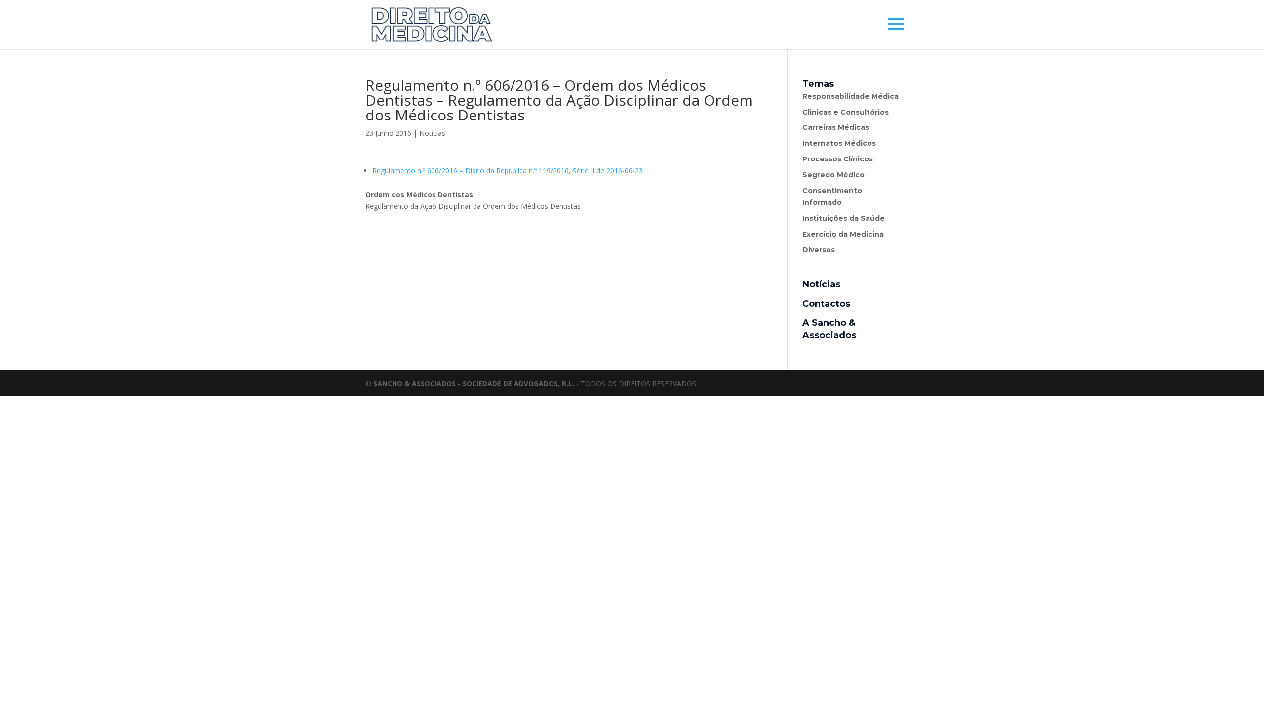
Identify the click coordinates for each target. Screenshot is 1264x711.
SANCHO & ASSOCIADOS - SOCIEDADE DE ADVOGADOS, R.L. (473, 383)
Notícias (432, 133)
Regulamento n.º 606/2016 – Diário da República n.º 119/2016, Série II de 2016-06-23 (507, 170)
